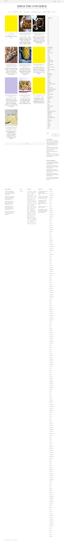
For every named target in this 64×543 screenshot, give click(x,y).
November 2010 (51, 406)
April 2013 (50, 351)
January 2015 (51, 311)
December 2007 (51, 473)
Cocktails (49, 59)
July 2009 (50, 437)
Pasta (48, 95)
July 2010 (50, 414)
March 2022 (51, 225)
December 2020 (51, 244)
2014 (48, 32)
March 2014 (51, 330)
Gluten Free (49, 77)
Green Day (35, 203)
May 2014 (50, 326)
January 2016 (51, 288)
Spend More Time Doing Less (51, 111)
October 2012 (51, 362)
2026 (48, 19)
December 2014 (51, 313)
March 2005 (51, 536)
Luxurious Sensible (50, 87)
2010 (48, 37)
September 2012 (51, 364)
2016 (48, 29)
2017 (48, 28)
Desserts (49, 65)
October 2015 (51, 294)
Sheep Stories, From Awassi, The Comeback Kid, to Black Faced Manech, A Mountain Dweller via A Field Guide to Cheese (11, 102)
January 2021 (51, 242)
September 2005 (51, 524)
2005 (48, 44)
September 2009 (51, 433)
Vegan (48, 122)
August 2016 (51, 275)
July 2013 (50, 345)
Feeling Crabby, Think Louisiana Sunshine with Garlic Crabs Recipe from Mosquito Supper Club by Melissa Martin (25, 40)
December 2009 (51, 427)
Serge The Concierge (32, 6)
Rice (48, 103)
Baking (48, 51)
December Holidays (50, 64)
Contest (49, 63)
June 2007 (50, 484)
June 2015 (50, 301)
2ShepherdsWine (48, 169)
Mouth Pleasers (21, 33)
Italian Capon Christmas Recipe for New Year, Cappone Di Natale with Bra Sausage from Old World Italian (39, 40)
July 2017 (50, 261)
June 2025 (50, 202)
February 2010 (51, 423)
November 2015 (51, 292)
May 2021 (50, 235)
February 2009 (51, 446)
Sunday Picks (49, 113)
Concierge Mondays (50, 60)
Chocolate (28, 194)
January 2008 (51, 471)
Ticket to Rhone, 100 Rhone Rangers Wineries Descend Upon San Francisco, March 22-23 (52, 166)
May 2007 (50, 486)
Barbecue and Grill (50, 52)
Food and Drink (8, 64)
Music (28, 210)
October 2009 (51, 431)
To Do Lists (49, 115)
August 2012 (51, 366)
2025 (48, 20)
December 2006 (51, 496)
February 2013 (51, 355)
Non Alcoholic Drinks (50, 94)
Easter (48, 68)
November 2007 (51, 475)
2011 (48, 36)
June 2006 (50, 507)
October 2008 (51, 454)
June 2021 (50, 233)
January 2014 (51, 334)
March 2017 (51, 265)
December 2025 (51, 193)
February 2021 (51, 240)
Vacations (49, 121)
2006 (48, 42)
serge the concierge (49, 165)
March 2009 (51, 444)
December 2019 (51, 254)
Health (36, 64)
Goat (48, 78)
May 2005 (50, 532)
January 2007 (51, 494)
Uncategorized (50, 120)
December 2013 (51, 336)
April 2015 (50, 305)
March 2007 (51, 490)
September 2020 (51, 250)
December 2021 (51, 229)
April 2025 (50, 206)
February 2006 (51, 515)
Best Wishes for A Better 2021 (11, 36)
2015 (48, 31)
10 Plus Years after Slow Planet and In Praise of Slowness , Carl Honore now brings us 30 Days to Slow (39, 70)
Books (20, 64)
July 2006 (50, 505)
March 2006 (51, 513)
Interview (49, 85)
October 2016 (51, 271)
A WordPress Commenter (50, 161)
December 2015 (51, 290)
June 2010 (50, 416)
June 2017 (50, 263)
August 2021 (51, 231)
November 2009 (51, 429)
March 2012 (51, 376)
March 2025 (51, 208)
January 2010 (51, 425)
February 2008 (51, 469)
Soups (48, 109)
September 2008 (51, 456)
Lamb (48, 86)
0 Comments (28, 36)
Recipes (29, 33)
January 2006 (51, 517)
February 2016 (51, 286)
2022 (48, 23)
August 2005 (51, 526)
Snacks (49, 108)
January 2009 (51, 448)
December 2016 (51, 269)
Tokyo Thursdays (50, 116)
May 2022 (50, 221)
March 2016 (51, 284)
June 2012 (50, 370)
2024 (48, 22)
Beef (27, 193)
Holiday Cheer (50, 82)
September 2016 (51, 273)
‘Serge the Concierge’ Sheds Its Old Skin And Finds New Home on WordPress (52, 162)
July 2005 (50, 528)
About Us (21, 191)
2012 (48, 35)
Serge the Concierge (11, 34)
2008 (48, 40)
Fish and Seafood (50, 73)
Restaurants (49, 102)
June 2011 (50, 393)
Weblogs (26, 34)
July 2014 (50, 322)
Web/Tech (49, 125)
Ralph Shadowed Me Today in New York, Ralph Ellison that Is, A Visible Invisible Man (39, 100)
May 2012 (50, 372)
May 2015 (50, 303)
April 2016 (50, 282)
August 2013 (51, 343)
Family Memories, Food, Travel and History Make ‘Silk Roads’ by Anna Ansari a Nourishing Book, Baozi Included (52, 155)
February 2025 (51, 210)
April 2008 (50, 465)
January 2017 (51, 267)
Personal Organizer (26, 33)
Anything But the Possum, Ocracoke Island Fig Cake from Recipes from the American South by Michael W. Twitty (52, 148)
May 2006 (50, 509)
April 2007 (50, 488)
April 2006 (50, 511)
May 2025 (50, 204)
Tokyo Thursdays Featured (51, 117)
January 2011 (51, 402)
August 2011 (51, 389)
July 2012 (50, 368)
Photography (49, 98)
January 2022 (51, 227)
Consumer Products (50, 61)
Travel (14, 95)
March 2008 (51, 467)
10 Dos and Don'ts (50, 48)
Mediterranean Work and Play (52, 89)
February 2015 (51, 309)
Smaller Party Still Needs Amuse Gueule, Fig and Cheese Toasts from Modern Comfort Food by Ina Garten (11, 71)
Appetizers (49, 50)
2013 (48, 33)
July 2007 (50, 482)
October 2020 (51, 248)
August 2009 (51, 435)
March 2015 (51, 307)
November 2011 (51, 383)
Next (27, 143)
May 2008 (50, 463)
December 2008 (51, 450)
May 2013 (50, 349)
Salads (48, 104)
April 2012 (50, 374)
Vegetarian (49, 124)
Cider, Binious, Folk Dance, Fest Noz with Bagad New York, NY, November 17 (52, 178)
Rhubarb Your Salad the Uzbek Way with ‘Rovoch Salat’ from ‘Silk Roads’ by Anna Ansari (51, 145)
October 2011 (51, 385)
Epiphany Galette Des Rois (51, 69)
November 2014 (51, 315)
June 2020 (50, 252)
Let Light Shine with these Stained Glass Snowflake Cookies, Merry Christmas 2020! (25, 101)
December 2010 (51, 404)
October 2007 (51, 477)
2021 (48, 24)
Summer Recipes (50, 112)
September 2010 (51, 410)
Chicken (49, 56)
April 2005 (50, 534)
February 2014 (51, 332)
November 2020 (51, 246)
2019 (48, 27)
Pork (48, 99)
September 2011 (51, 387)
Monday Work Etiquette (51, 90)
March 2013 (51, 353)
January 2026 (51, 191)
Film (48, 72)
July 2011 (50, 391)
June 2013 (50, 347)
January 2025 (51, 212)
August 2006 (51, 503)
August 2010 (51, 412)
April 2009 (50, 442)
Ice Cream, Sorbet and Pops (51, 83)
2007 (48, 41)
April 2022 (50, 223)
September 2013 (51, 341)
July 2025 (50, 200)
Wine (35, 223)
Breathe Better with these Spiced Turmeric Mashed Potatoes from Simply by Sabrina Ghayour (25, 71)
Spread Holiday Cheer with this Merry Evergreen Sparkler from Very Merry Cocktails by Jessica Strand (11, 134)
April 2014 (50, 328)
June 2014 (50, 324)
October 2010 (51, 408)
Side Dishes (49, 107)
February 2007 (51, 492)
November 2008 (51, 452)
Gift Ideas (49, 76)
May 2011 (50, 395)
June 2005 (50, 530)
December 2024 (51, 214)
